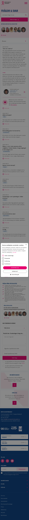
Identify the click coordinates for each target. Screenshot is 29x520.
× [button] (26, 244)
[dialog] (14, 260)
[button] (14, 274)
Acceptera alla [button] (15, 267)
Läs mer (14, 252)
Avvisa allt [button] (15, 271)
